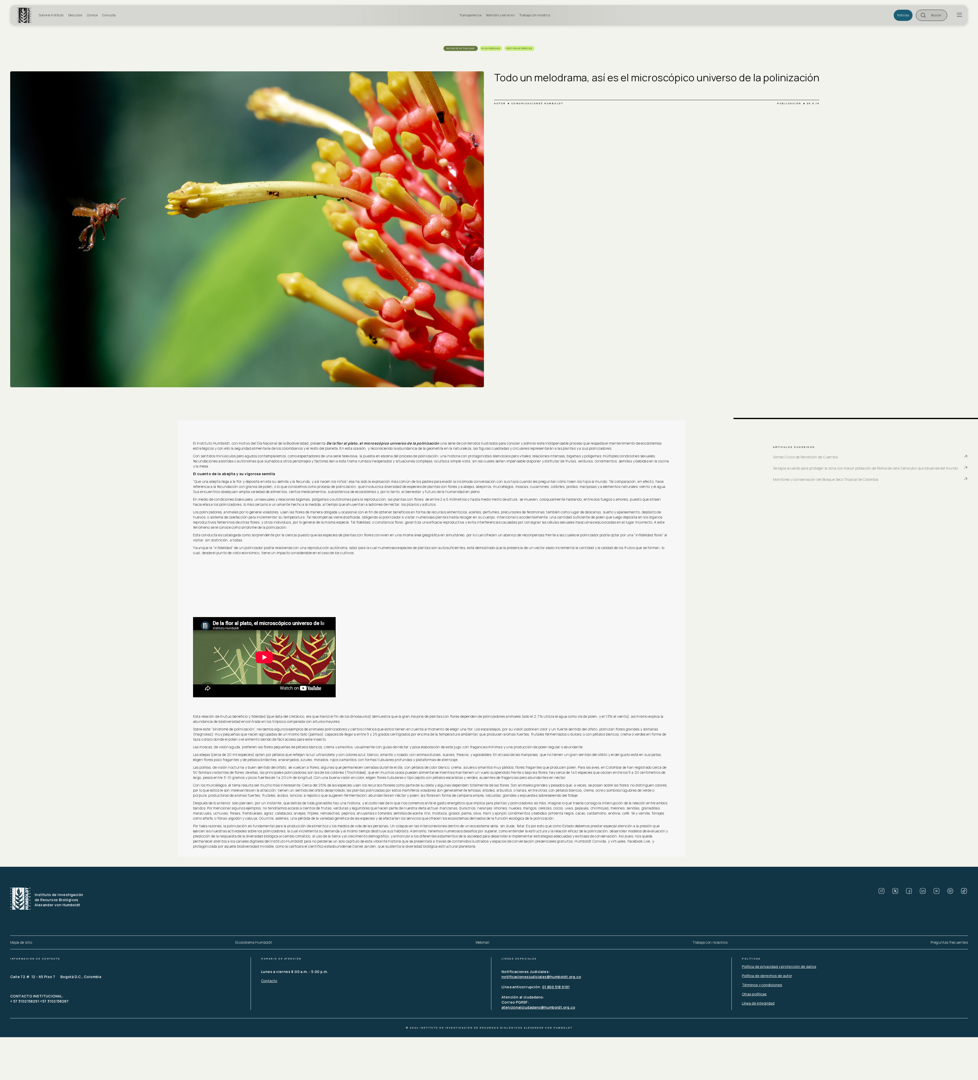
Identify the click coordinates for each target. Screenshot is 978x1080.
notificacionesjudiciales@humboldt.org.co (541, 976)
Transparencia (470, 15)
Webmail (483, 942)
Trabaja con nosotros (534, 15)
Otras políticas (754, 994)
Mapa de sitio (21, 942)
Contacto (269, 980)
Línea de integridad (758, 1003)
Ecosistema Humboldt (253, 942)
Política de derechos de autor (767, 975)
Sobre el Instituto (51, 15)
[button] (931, 15)
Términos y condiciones (762, 984)
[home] (26, 15)
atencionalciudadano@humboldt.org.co (538, 1007)
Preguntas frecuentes (949, 942)
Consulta (109, 15)
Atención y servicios (500, 15)
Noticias (903, 15)
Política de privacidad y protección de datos (779, 966)
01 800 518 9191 (556, 986)
